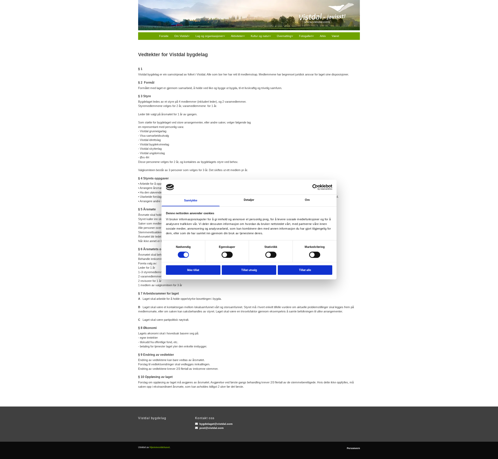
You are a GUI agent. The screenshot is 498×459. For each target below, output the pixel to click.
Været (335, 36)
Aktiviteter (237, 36)
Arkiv (323, 36)
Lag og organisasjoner (209, 36)
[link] (182, 36)
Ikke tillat (193, 270)
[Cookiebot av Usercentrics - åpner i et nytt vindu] (315, 187)
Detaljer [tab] (249, 200)
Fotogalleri (305, 36)
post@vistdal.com (211, 427)
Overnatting (284, 36)
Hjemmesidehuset (160, 447)
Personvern (353, 448)
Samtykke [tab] (190, 200)
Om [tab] (307, 200)
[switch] (227, 255)
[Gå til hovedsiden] (249, 15)
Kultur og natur (260, 36)
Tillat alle (305, 270)
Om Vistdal (181, 36)
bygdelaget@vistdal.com (215, 423)
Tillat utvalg (249, 270)
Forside (163, 36)
